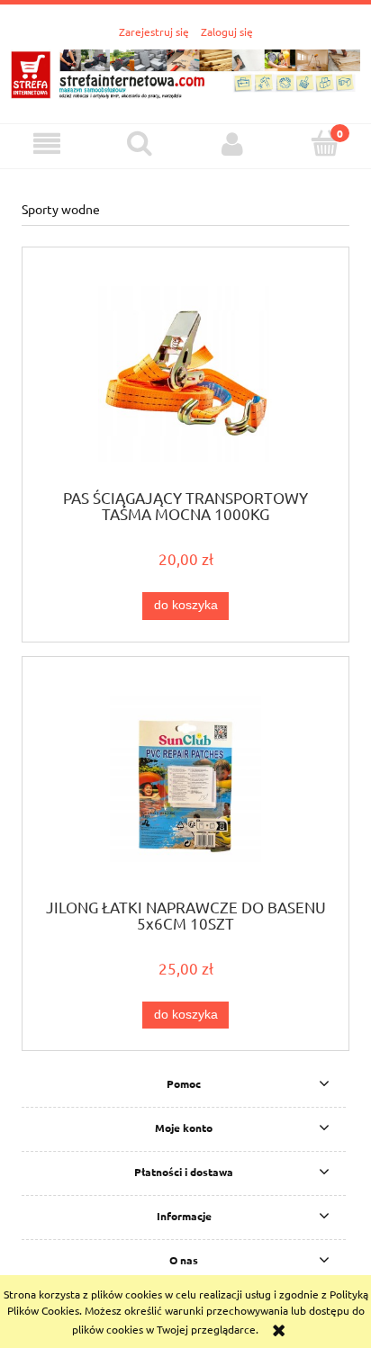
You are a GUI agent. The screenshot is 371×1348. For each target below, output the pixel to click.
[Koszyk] (324, 142)
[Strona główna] (185, 71)
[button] (46, 143)
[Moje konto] (232, 143)
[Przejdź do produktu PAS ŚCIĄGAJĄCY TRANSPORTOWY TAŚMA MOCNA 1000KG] (185, 374)
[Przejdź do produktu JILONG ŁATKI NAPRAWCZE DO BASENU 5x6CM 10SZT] (185, 783)
